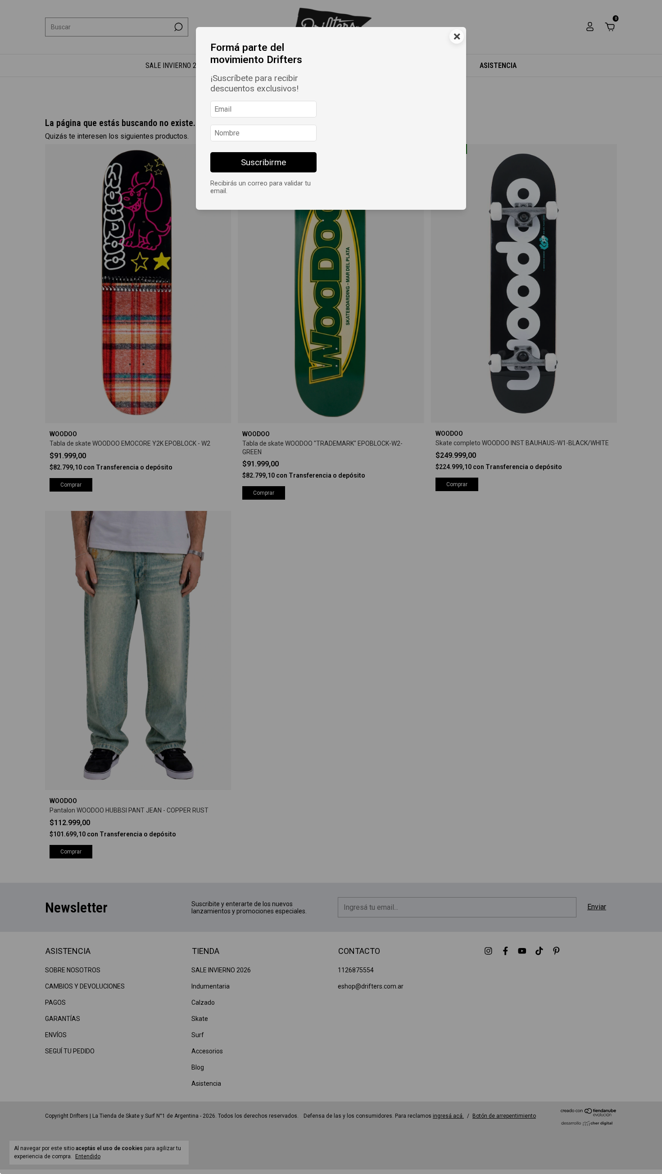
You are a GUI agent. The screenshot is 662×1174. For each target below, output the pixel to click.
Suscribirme (263, 162)
